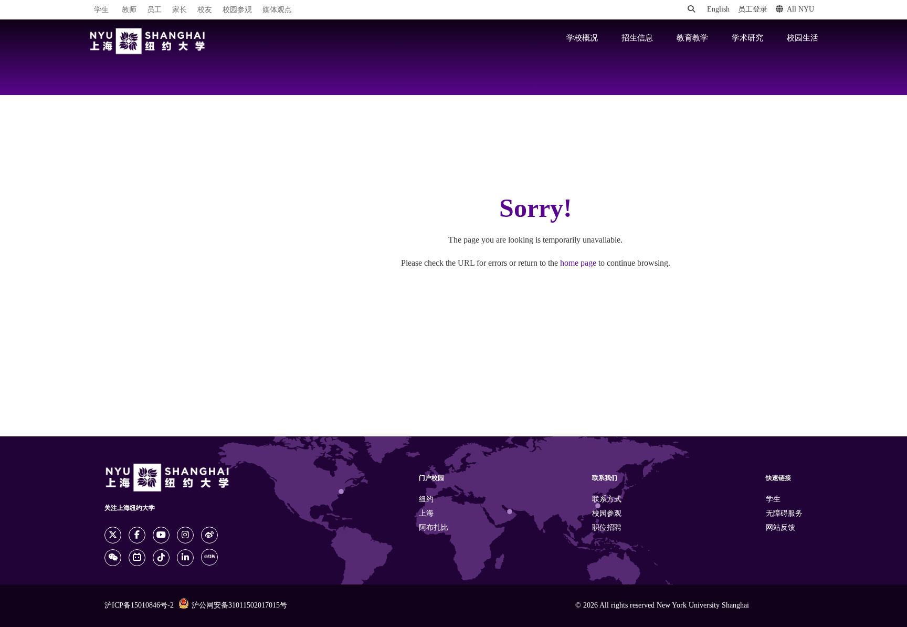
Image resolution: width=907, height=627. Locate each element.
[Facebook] (137, 535)
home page (578, 263)
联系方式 (606, 500)
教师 (129, 10)
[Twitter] (112, 535)
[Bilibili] (137, 557)
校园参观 (237, 10)
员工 (154, 10)
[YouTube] (161, 535)
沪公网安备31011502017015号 (239, 606)
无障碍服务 (784, 514)
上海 (426, 514)
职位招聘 (606, 528)
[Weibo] (209, 535)
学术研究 (747, 38)
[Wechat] (112, 557)
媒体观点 (277, 10)
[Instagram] (185, 535)
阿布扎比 (433, 528)
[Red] (209, 557)
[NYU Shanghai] (147, 41)
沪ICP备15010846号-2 (139, 606)
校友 (204, 10)
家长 (179, 10)
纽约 (426, 500)
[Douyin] (161, 557)
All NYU (800, 10)
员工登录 (752, 10)
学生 (101, 10)
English (718, 10)
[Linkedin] (185, 557)
